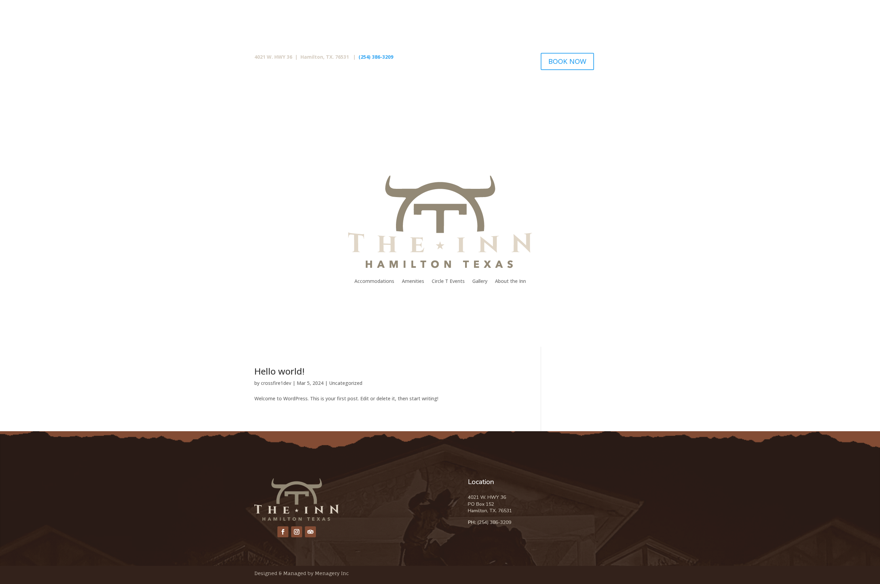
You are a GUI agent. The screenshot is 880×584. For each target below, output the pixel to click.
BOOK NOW (567, 61)
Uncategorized (345, 383)
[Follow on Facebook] (282, 531)
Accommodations (374, 281)
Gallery (479, 281)
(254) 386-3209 (375, 57)
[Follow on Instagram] (296, 531)
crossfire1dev (276, 383)
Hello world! (279, 371)
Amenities (413, 281)
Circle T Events (448, 281)
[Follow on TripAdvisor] (310, 531)
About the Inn (510, 281)
